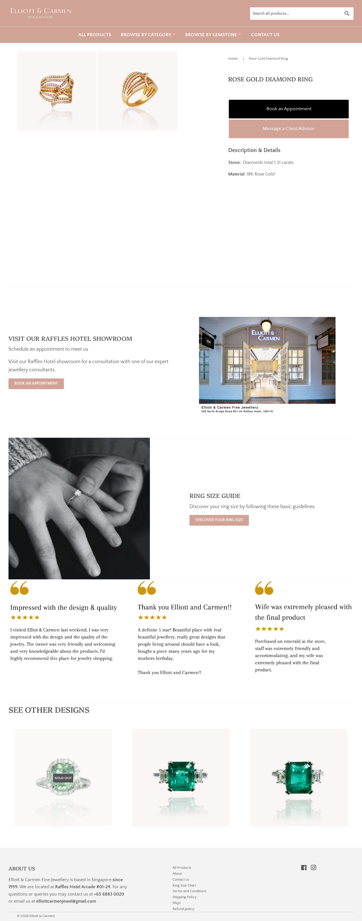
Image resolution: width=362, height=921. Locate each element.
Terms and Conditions (189, 891)
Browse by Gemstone (211, 34)
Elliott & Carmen (42, 916)
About (177, 874)
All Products (94, 34)
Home (233, 58)
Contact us (265, 34)
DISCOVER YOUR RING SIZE (219, 520)
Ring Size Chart (184, 885)
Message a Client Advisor (289, 128)
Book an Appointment (288, 108)
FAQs (177, 903)
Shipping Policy (185, 897)
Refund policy (183, 909)
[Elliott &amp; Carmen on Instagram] (313, 868)
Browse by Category (146, 34)
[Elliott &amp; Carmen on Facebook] (304, 868)
